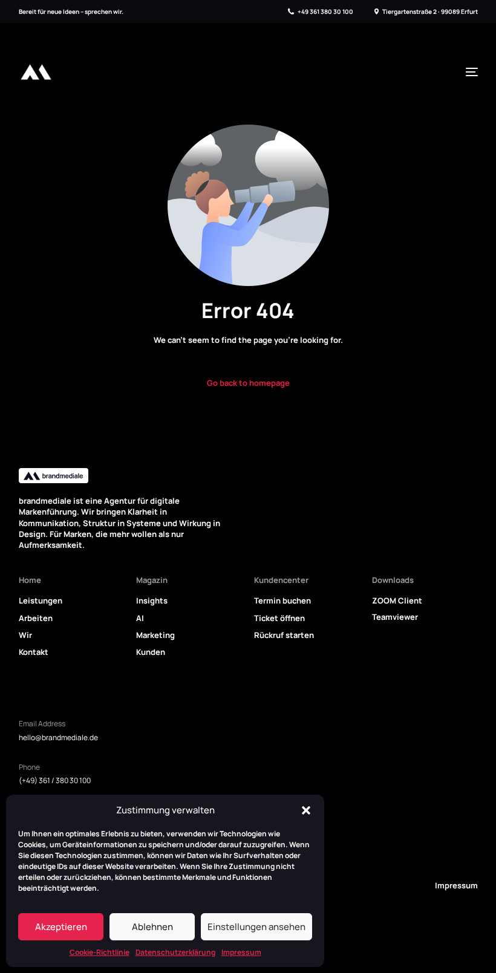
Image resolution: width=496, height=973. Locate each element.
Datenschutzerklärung (175, 952)
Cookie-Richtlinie (99, 952)
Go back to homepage (248, 382)
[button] (306, 810)
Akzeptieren (61, 926)
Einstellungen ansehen (256, 926)
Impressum (241, 952)
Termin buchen (282, 600)
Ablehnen (152, 926)
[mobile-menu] (469, 72)
